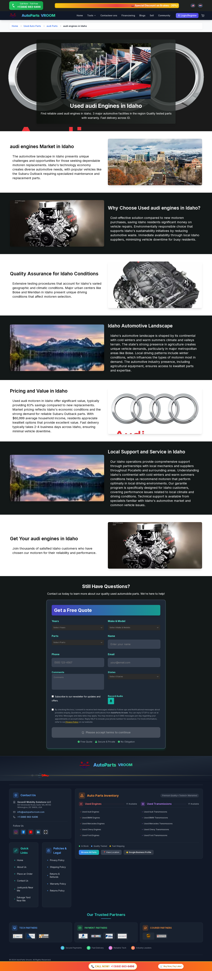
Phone (55, 654)
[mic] (111, 701)
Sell (152, 15)
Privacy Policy (71, 722)
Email (111, 654)
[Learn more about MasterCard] (96, 936)
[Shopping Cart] (202, 15)
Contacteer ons (108, 15)
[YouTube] (31, 832)
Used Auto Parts (32, 26)
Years (55, 621)
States (111, 672)
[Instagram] (16, 832)
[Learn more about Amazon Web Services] (44, 936)
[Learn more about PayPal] (83, 936)
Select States (116, 677)
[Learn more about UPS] (148, 936)
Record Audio (115, 696)
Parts (55, 636)
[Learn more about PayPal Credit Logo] (109, 936)
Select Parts (59, 642)
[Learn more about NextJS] (31, 936)
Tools (90, 15)
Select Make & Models (120, 627)
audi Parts (52, 26)
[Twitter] (45, 832)
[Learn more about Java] (18, 936)
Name (111, 636)
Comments (58, 672)
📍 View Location (111, 852)
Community (164, 15)
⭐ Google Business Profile (138, 852)
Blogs (142, 15)
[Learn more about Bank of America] (122, 936)
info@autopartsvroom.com (30, 812)
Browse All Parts (89, 852)
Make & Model (116, 621)
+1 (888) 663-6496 (27, 817)
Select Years (59, 627)
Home (80, 15)
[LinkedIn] (38, 832)
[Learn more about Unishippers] (161, 936)
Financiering (128, 15)
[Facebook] (23, 832)
